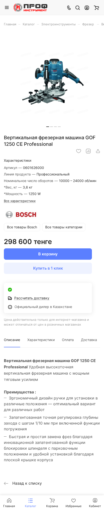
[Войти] (87, 7)
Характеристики (41, 340)
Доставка (89, 340)
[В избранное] (78, 151)
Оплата (68, 340)
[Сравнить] (88, 151)
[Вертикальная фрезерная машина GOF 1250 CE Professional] (53, 82)
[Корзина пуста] (96, 7)
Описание (12, 340)
